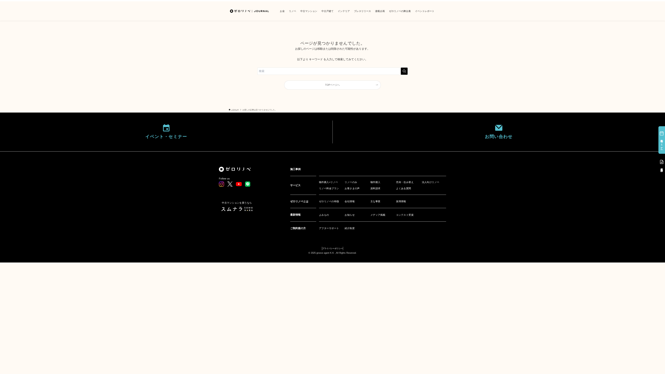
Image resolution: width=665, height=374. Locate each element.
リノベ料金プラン (329, 188)
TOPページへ (332, 84)
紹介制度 (350, 228)
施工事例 (295, 169)
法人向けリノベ (430, 182)
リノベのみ (351, 182)
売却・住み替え (405, 182)
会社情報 (350, 201)
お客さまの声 (352, 188)
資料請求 (375, 188)
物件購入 (375, 182)
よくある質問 (403, 188)
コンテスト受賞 (405, 214)
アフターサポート (329, 228)
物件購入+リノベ (328, 182)
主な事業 (375, 201)
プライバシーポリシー (332, 248)
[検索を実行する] (404, 71)
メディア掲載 (377, 214)
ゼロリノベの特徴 (329, 201)
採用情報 (401, 201)
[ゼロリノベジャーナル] (250, 11)
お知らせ (350, 214)
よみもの (324, 214)
